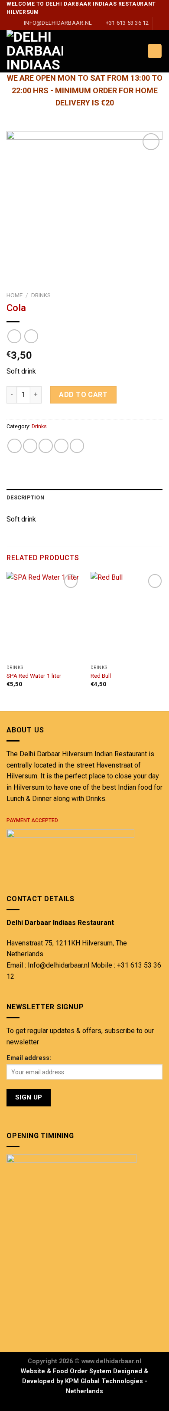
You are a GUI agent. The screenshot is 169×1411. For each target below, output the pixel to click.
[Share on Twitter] (46, 446)
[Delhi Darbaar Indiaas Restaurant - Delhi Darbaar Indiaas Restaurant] (53, 51)
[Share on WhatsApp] (14, 446)
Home (14, 295)
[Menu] (155, 51)
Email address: (28, 1058)
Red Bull (101, 675)
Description (25, 497)
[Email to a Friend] (61, 446)
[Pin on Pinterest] (77, 446)
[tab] (84, 497)
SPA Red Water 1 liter (34, 675)
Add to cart (83, 394)
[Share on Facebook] (30, 446)
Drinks (41, 295)
